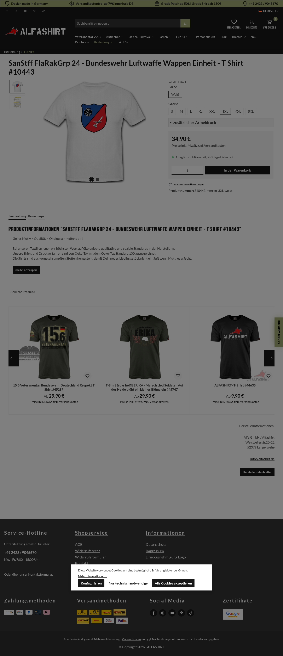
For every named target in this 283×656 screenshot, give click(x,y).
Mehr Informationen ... (92, 576)
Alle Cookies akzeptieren (173, 583)
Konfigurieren (91, 583)
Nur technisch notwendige (128, 583)
